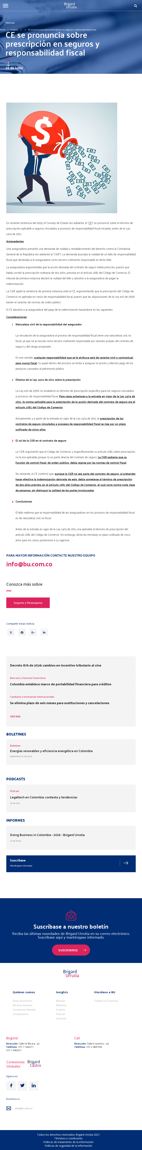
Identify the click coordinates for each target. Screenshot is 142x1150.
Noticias (60, 1001)
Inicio (2, 29)
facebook (11, 1085)
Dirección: (12, 1043)
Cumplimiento (20, 1014)
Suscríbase (18, 860)
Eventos (60, 1009)
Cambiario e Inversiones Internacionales (32, 696)
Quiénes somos (24, 992)
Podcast (60, 1014)
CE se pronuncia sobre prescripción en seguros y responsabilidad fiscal (62, 29)
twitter (22, 1085)
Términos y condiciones (68, 1138)
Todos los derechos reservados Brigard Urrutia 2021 (68, 1134)
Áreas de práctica (22, 1001)
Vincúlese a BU (104, 992)
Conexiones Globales (24, 1009)
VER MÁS (15, 716)
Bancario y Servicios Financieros (28, 678)
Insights (14, 29)
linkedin (33, 1085)
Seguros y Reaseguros (28, 602)
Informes (61, 1018)
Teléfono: (12, 1047)
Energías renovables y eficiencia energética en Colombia (51, 751)
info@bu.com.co (24, 1108)
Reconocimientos (22, 1005)
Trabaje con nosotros (106, 1001)
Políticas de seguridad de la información (68, 1145)
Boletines (61, 1005)
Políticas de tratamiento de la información (68, 1142)
